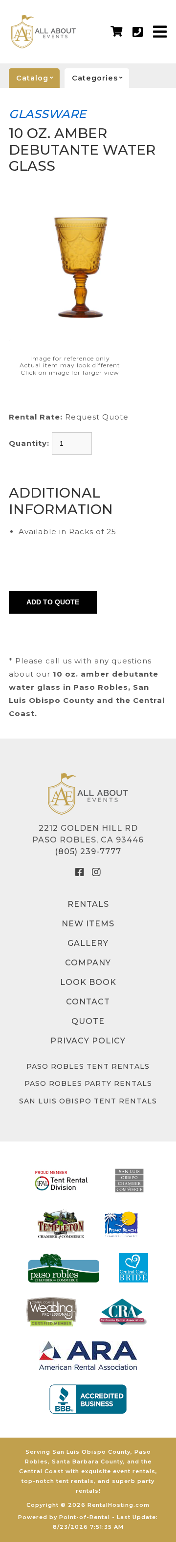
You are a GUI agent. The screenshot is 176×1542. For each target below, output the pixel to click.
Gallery (88, 943)
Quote (88, 1021)
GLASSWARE (47, 114)
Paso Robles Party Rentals (88, 1083)
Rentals (88, 904)
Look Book (88, 982)
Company (88, 962)
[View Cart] (116, 31)
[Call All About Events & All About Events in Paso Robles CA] (137, 32)
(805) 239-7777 (88, 851)
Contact (88, 1001)
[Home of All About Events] (88, 794)
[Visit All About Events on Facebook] (79, 872)
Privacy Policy (88, 1040)
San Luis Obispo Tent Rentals (88, 1101)
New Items (88, 923)
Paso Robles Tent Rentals (88, 1066)
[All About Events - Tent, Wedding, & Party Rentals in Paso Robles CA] (43, 32)
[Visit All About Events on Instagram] (96, 872)
